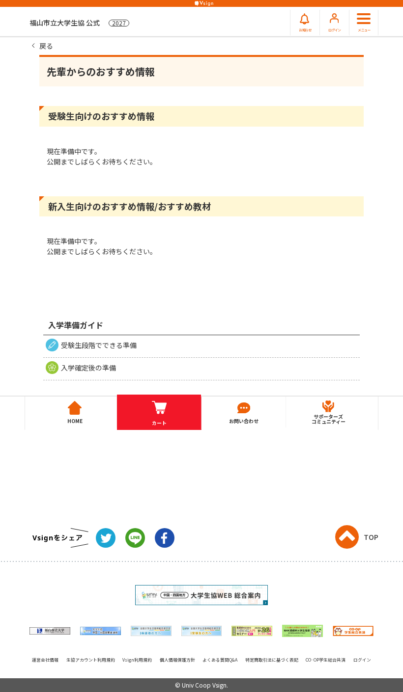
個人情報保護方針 (177, 660)
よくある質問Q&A (219, 660)
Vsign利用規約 (137, 660)
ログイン (362, 660)
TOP (371, 537)
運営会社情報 (45, 660)
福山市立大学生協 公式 (77, 22)
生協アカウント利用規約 (90, 660)
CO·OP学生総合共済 (325, 660)
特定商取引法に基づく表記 (271, 660)
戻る (46, 46)
